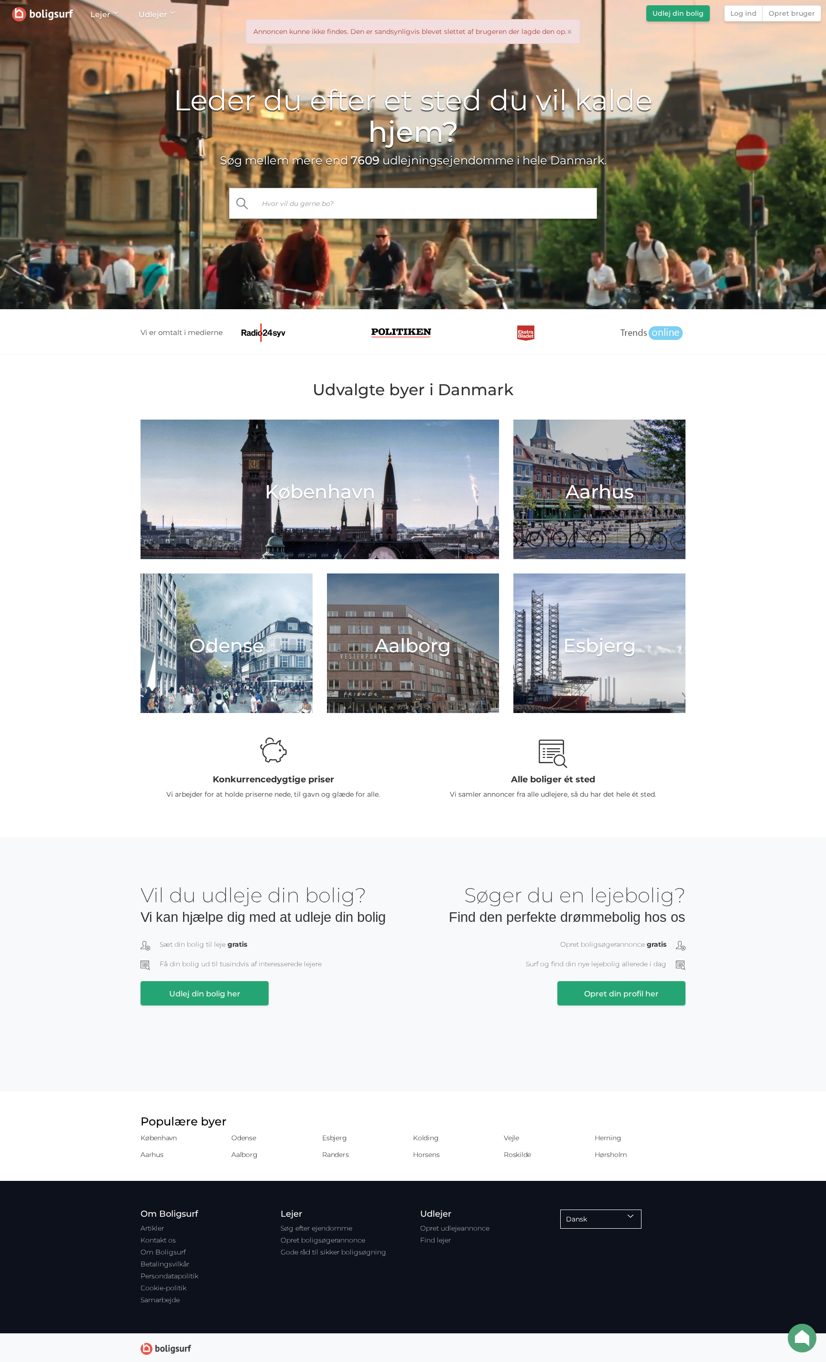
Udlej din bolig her (204, 993)
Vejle (511, 1138)
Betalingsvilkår (165, 1264)
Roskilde (517, 1154)
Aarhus (152, 1154)
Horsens (426, 1154)
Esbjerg (334, 1138)
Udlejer (153, 14)
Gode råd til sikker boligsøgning (333, 1252)
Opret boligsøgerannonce (323, 1240)
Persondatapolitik (169, 1276)
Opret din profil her (621, 993)
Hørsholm (611, 1154)
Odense (243, 1138)
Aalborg (244, 1154)
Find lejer (435, 1240)
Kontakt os (158, 1240)
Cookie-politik (163, 1288)
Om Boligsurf (163, 1252)
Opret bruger (792, 13)
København (159, 1138)
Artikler (152, 1228)
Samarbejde (160, 1300)
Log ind (743, 13)
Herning (608, 1138)
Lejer (100, 14)
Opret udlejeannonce (454, 1228)
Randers (335, 1154)
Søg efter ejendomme (316, 1228)
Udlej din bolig (678, 13)
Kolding (425, 1138)
